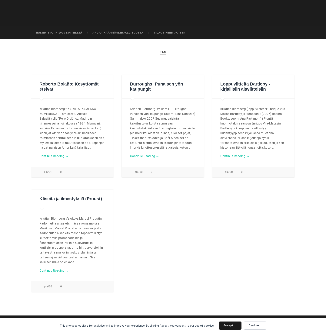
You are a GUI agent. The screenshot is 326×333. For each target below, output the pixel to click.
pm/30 (138, 172)
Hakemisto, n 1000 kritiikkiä (59, 32)
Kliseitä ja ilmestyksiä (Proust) (70, 198)
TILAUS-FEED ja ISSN (169, 32)
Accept (228, 325)
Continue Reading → (53, 156)
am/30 (229, 172)
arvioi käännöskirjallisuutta (117, 32)
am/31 (48, 172)
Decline (254, 325)
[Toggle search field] (288, 32)
